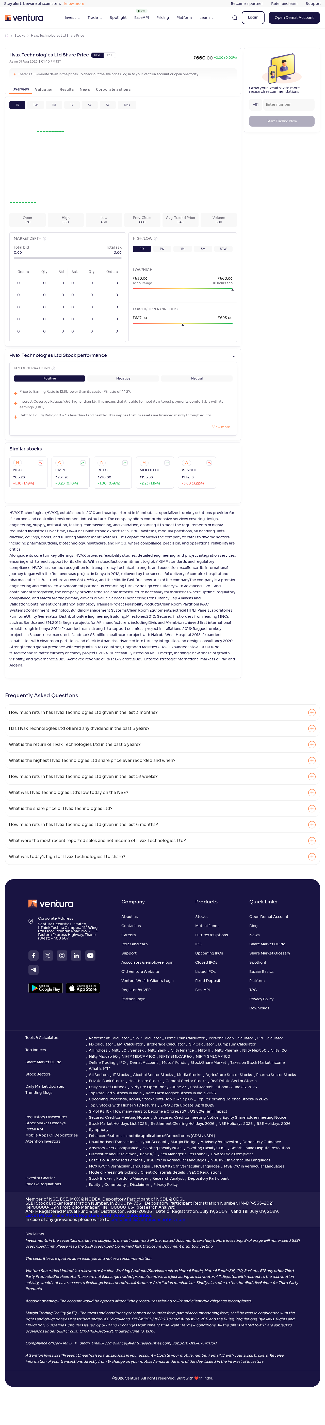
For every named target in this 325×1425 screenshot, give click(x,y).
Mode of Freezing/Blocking (113, 1172)
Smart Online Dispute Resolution (260, 1148)
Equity (94, 1185)
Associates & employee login (147, 962)
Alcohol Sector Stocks (153, 1075)
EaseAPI (141, 18)
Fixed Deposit (207, 981)
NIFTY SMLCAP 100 (213, 1056)
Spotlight (118, 18)
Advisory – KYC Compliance (113, 1148)
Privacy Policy (261, 999)
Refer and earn (284, 4)
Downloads (259, 1008)
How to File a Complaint (232, 1154)
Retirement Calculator (109, 1038)
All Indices (98, 1050)
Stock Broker (100, 1178)
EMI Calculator (130, 1044)
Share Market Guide (267, 944)
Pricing (162, 18)
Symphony (98, 1130)
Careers (128, 935)
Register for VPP (136, 990)
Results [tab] (67, 89)
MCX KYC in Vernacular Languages (119, 1166)
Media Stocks (189, 1075)
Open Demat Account (294, 18)
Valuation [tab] (44, 89)
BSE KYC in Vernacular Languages (176, 1160)
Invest (70, 18)
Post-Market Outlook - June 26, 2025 (223, 1087)
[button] (17, 105)
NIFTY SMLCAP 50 (175, 1056)
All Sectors (99, 1075)
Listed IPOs (205, 972)
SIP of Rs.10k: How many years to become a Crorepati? (137, 1111)
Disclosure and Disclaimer (112, 1154)
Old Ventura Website (140, 972)
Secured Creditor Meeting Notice (119, 1117)
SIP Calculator (201, 1044)
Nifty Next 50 (254, 1050)
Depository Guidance (261, 1142)
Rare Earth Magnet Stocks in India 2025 (181, 1093)
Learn (205, 18)
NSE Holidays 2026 (235, 1124)
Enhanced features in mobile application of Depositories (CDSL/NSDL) (152, 1136)
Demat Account (144, 1063)
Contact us (131, 926)
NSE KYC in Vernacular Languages (240, 1160)
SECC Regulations (205, 1172)
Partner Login (133, 999)
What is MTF (99, 1069)
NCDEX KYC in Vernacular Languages (187, 1166)
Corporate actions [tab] (113, 89)
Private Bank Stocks (106, 1081)
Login (253, 17)
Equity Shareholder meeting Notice (254, 1117)
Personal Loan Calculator (231, 1038)
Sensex (137, 1050)
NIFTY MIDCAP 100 (138, 1056)
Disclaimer (139, 1185)
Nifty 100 (278, 1050)
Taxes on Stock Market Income (257, 1063)
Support (313, 4)
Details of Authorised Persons (116, 1160)
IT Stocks (121, 1075)
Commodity (115, 1185)
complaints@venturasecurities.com (147, 1220)
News (254, 935)
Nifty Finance (182, 1050)
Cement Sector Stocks (186, 1081)
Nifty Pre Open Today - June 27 (158, 1087)
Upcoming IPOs (209, 953)
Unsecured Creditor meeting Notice (186, 1117)
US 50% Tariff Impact (208, 1111)
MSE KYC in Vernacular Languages (254, 1166)
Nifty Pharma (226, 1050)
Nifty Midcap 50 (103, 1056)
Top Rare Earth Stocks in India (115, 1093)
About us (129, 917)
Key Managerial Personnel (183, 1154)
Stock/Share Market (208, 1063)
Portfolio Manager (132, 1178)
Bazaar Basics (261, 972)
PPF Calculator (270, 1038)
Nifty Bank (157, 1050)
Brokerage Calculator (166, 1044)
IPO (198, 944)
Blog (253, 926)
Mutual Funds (207, 926)
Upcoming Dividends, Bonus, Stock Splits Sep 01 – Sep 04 (141, 1099)
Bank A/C (148, 1154)
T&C (253, 990)
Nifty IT (204, 1050)
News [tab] (85, 89)
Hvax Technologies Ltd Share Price (57, 35)
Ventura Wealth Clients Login (147, 981)
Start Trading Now (282, 121)
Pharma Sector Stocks (276, 1075)
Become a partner (247, 4)
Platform (184, 18)
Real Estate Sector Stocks (233, 1081)
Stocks (19, 35)
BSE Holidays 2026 (273, 1124)
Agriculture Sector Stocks (228, 1075)
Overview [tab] (20, 89)
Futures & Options (211, 935)
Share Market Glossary (269, 953)
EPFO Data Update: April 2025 (187, 1105)
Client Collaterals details (163, 1172)
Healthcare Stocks (144, 1081)
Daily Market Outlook (107, 1087)
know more (74, 4)
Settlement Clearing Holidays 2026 (182, 1124)
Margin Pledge (184, 1142)
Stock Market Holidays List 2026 (118, 1124)
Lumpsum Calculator (237, 1044)
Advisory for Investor (219, 1142)
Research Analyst (168, 1178)
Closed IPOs (206, 962)
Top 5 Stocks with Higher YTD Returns (122, 1105)
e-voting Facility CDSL (206, 1148)
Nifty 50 (119, 1050)
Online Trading (102, 1063)
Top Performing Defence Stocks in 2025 (232, 1099)
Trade (93, 18)
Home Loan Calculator (185, 1038)
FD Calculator (101, 1044)
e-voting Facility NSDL (162, 1148)
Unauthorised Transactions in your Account (128, 1142)
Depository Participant (208, 1178)
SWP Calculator (147, 1038)
